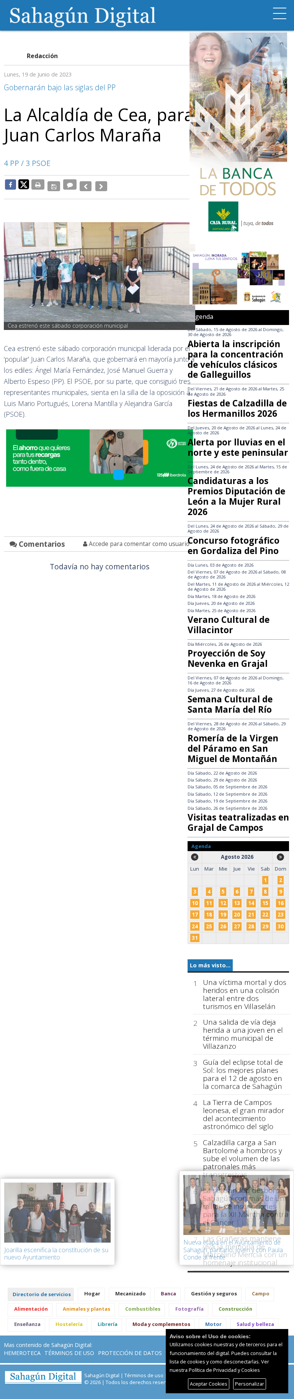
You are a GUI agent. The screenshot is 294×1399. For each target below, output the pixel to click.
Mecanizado (130, 1293)
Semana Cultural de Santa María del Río (230, 704)
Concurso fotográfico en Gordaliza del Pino (233, 546)
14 (251, 903)
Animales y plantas (86, 1308)
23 (281, 914)
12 (223, 903)
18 (209, 914)
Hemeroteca (22, 1353)
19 (223, 914)
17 (195, 914)
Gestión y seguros (214, 1293)
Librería (108, 1324)
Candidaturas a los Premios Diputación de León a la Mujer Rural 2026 (236, 496)
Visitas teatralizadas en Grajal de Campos (238, 822)
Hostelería (69, 1324)
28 (251, 926)
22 (265, 914)
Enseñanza (27, 1324)
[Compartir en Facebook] (10, 184)
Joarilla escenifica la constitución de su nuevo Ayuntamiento (56, 1253)
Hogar (92, 1293)
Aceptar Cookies (208, 1383)
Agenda (202, 316)
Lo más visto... (210, 965)
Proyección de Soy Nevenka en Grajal (228, 658)
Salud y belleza (255, 1324)
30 (281, 926)
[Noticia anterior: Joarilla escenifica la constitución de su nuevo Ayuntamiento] (83, 184)
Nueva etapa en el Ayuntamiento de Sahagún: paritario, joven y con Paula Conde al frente (233, 1249)
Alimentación (31, 1308)
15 (265, 903)
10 (195, 903)
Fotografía (189, 1308)
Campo (261, 1293)
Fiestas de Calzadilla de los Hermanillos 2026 (237, 408)
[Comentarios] (68, 184)
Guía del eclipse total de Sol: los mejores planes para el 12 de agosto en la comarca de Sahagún (243, 1074)
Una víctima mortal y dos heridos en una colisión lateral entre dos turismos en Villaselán (244, 994)
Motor (213, 1324)
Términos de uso (69, 1353)
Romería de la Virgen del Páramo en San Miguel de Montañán (233, 748)
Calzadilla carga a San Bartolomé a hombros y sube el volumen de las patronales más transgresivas (242, 1159)
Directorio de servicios (42, 1294)
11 (209, 903)
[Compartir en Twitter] (23, 184)
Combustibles (142, 1308)
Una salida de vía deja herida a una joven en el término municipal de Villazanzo (243, 1034)
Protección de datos (130, 1353)
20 (237, 914)
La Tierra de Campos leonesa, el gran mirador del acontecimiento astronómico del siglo (243, 1114)
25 (209, 926)
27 (237, 926)
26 (223, 926)
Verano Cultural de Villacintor (229, 625)
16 (281, 903)
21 (251, 914)
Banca (168, 1293)
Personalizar (249, 1383)
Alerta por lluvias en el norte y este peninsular (238, 447)
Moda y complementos (161, 1324)
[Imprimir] (37, 184)
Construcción (235, 1308)
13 (237, 903)
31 (195, 937)
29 (265, 926)
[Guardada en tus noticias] (53, 184)
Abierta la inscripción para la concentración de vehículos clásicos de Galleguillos (235, 359)
